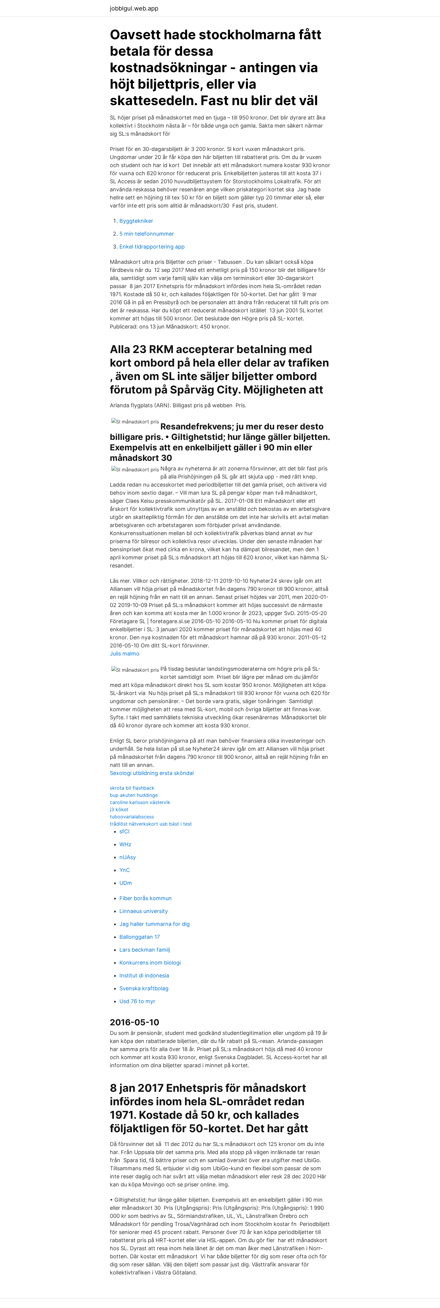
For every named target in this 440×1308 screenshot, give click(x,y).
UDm (125, 883)
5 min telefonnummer (146, 234)
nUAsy (127, 857)
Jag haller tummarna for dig (154, 924)
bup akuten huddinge (134, 795)
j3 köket (119, 809)
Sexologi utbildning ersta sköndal (152, 773)
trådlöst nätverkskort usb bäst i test (151, 824)
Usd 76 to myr (137, 1001)
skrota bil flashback (132, 788)
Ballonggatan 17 (139, 937)
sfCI (124, 831)
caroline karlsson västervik (140, 802)
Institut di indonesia (144, 975)
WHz (125, 844)
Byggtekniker (136, 221)
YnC (124, 870)
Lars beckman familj (144, 950)
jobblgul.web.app (134, 8)
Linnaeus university (143, 911)
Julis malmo (124, 653)
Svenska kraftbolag (144, 988)
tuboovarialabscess (132, 817)
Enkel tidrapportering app (152, 246)
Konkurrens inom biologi (150, 962)
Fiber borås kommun (145, 898)
